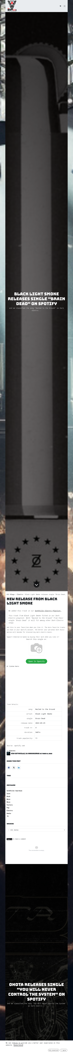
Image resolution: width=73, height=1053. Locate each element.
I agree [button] (64, 1050)
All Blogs (11, 594)
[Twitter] (14, 768)
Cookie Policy (18, 1045)
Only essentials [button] (53, 1050)
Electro (20, 594)
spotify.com (19, 746)
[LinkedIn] (19, 768)
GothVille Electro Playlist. (48, 611)
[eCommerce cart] (60, 6)
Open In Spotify (36, 661)
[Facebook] (9, 768)
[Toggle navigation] (64, 6)
